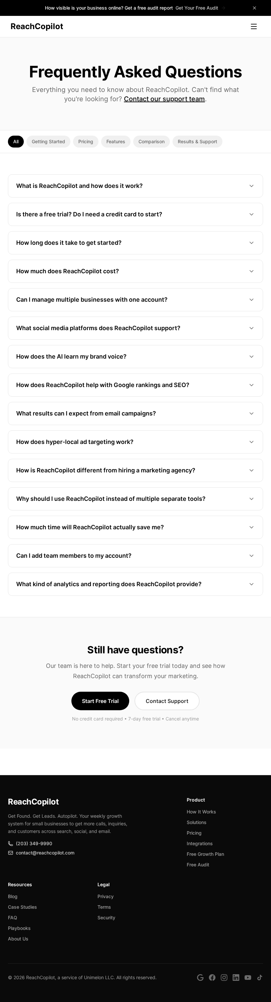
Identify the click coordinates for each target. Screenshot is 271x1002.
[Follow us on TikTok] (259, 977)
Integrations (200, 843)
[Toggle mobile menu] (253, 26)
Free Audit (198, 864)
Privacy (105, 896)
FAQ (12, 917)
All (16, 141)
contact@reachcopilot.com (45, 852)
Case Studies (22, 907)
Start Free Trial (100, 701)
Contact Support (167, 701)
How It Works (201, 811)
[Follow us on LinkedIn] (236, 977)
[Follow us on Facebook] (212, 977)
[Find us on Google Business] (200, 977)
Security (106, 917)
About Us (18, 938)
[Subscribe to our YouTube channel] (248, 977)
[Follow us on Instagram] (224, 977)
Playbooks (19, 928)
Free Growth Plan (205, 854)
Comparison (151, 141)
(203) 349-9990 (34, 843)
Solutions (197, 822)
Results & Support (197, 141)
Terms (104, 907)
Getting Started (48, 141)
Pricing (85, 141)
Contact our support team (164, 99)
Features (115, 141)
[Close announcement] (254, 8)
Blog (13, 896)
